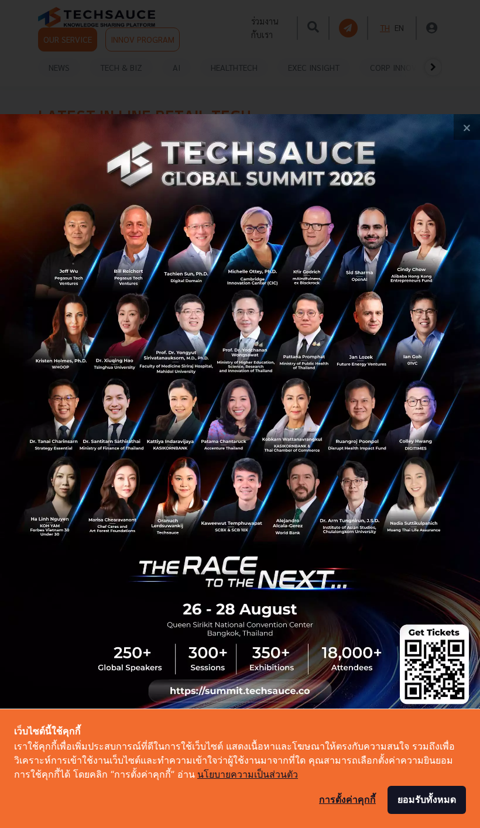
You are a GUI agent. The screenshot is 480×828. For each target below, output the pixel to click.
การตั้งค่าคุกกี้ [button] (347, 799)
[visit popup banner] (240, 414)
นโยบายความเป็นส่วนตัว (247, 774)
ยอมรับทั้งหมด (426, 799)
